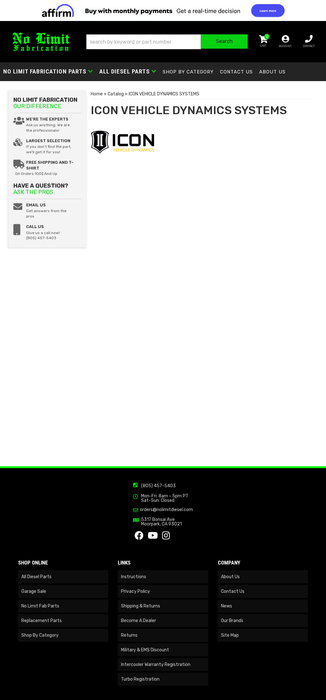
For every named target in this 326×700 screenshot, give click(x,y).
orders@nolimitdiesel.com (166, 510)
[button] (167, 41)
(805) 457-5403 (158, 486)
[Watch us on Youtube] (153, 537)
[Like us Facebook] (139, 537)
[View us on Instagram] (166, 537)
